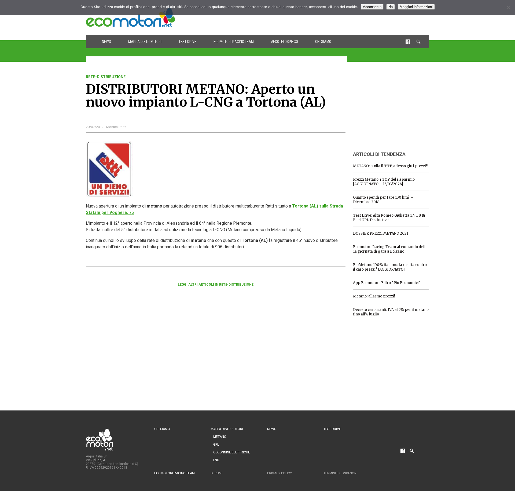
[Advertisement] (331, 17)
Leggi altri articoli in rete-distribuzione (215, 284)
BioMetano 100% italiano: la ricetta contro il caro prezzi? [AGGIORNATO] (390, 267)
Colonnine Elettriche (231, 452)
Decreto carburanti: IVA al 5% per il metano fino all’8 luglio (391, 312)
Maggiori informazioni (416, 7)
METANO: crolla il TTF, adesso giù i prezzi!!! (390, 166)
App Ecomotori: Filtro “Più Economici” (387, 283)
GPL (216, 444)
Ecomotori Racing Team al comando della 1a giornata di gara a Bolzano (390, 249)
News (106, 41)
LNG (216, 460)
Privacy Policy (279, 473)
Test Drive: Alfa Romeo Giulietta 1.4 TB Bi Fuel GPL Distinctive (389, 217)
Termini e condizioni (340, 473)
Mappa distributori (144, 41)
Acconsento (372, 7)
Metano (219, 437)
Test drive (187, 41)
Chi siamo (323, 41)
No (390, 7)
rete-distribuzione (106, 77)
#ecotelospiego (284, 41)
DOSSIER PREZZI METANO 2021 (380, 233)
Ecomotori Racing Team (234, 41)
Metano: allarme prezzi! (374, 296)
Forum (216, 473)
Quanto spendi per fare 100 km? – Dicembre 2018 (383, 199)
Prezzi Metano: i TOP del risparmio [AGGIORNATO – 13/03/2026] (384, 181)
